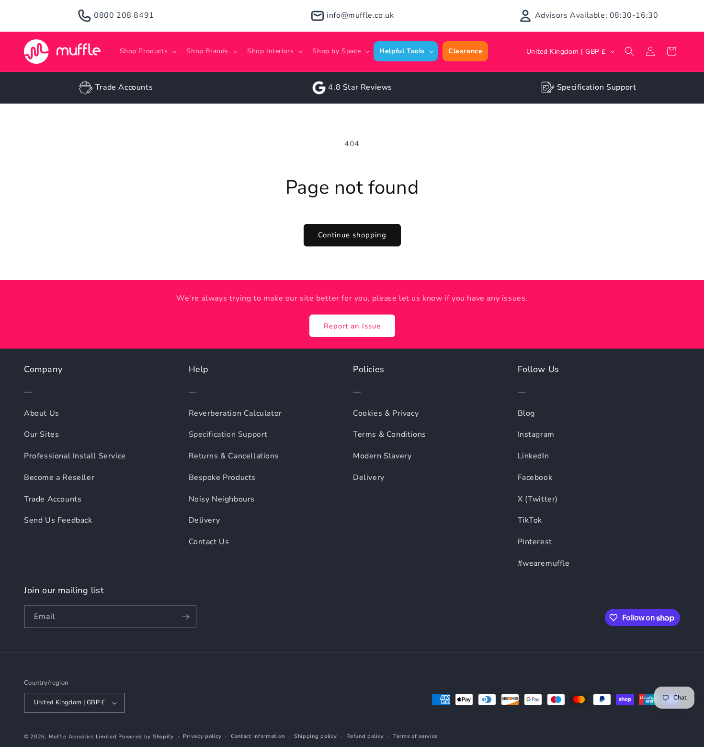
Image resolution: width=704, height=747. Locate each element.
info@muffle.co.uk (360, 15)
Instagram (536, 434)
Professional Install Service (75, 456)
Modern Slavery (382, 456)
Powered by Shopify (146, 736)
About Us (41, 413)
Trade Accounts (124, 87)
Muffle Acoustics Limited (83, 736)
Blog (526, 413)
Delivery (204, 520)
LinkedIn (533, 456)
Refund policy (365, 736)
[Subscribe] (185, 617)
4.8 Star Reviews (360, 87)
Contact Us (209, 542)
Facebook (535, 477)
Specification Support (596, 87)
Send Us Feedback (58, 520)
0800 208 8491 (124, 15)
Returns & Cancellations (234, 456)
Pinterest (535, 542)
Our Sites (41, 434)
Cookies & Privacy (386, 413)
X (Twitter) (538, 499)
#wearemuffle (544, 563)
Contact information (257, 736)
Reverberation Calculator (235, 413)
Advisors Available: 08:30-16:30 (597, 15)
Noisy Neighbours (222, 499)
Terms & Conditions (389, 434)
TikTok (530, 520)
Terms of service (415, 736)
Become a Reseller (59, 477)
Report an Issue (352, 326)
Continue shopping (352, 235)
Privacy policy (202, 736)
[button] (147, 51)
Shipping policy (315, 736)
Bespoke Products (222, 477)
